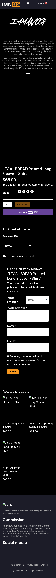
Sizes (6, 192)
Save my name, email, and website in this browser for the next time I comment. (26, 360)
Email (11, 341)
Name (12, 326)
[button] (28, 3)
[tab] (28, 229)
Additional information (17, 229)
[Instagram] (6, 550)
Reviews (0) (10, 236)
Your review (17, 308)
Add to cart (22, 204)
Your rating (12, 300)
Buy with (22, 212)
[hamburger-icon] (28, 74)
